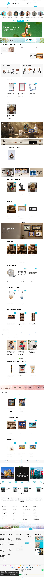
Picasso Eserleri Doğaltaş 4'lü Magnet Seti (21, 409)
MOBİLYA (20, 9)
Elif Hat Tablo (20, 255)
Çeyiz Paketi (1, 540)
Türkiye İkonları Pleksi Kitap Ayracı (32, 454)
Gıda (34, 509)
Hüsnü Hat (1, 544)
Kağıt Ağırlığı (4, 516)
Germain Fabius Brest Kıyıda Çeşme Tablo (10, 216)
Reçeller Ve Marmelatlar (36, 516)
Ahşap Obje (4, 510)
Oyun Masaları (25, 519)
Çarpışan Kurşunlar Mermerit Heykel (10, 161)
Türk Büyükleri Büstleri (3, 560)
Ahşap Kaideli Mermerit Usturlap (10, 116)
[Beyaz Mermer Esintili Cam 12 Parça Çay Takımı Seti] (11, 273)
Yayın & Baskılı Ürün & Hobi (26, 509)
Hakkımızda (9, 545)
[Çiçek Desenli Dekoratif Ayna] (33, 87)
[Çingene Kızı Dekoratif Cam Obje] (32, 425)
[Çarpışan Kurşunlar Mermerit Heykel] (11, 155)
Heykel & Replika (10, 537)
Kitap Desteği (4, 518)
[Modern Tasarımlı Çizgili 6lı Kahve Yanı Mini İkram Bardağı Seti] (32, 273)
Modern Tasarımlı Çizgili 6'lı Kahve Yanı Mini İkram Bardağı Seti (33, 279)
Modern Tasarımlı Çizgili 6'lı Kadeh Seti (22, 279)
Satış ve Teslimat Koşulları (19, 537)
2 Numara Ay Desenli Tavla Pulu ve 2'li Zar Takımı (11, 324)
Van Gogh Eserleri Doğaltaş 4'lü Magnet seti (11, 409)
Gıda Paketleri (35, 510)
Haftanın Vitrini (21, 20)
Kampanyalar (41, 0)
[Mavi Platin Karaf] (22, 295)
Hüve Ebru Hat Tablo (32, 255)
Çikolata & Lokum (36, 518)
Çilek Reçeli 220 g (20, 375)
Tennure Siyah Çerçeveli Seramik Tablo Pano (32, 216)
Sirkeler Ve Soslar (36, 515)
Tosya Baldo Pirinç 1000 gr (32, 375)
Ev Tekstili (14, 518)
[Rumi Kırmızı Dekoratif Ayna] (22, 87)
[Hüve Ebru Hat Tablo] (33, 249)
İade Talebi (17, 543)
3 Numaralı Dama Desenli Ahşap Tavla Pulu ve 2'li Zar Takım (22, 324)
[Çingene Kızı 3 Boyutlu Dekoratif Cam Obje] (22, 425)
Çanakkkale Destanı (2, 551)
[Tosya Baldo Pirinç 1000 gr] (33, 369)
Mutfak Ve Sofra (15, 507)
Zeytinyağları (35, 513)
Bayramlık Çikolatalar (3, 555)
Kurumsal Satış (9, 549)
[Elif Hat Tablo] (22, 249)
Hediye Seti (35, 507)
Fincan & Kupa (14, 509)
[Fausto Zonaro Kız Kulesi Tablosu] (22, 209)
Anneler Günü (2, 538)
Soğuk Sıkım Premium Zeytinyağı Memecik (10, 375)
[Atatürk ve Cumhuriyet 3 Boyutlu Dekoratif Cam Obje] (11, 425)
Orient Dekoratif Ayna (10, 93)
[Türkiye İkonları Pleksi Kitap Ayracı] (32, 447)
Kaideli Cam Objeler (5, 515)
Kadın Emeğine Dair (10, 550)
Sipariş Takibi (37, 0)
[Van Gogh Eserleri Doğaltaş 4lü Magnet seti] (11, 403)
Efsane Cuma (2, 537)
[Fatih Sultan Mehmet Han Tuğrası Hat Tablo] (11, 249)
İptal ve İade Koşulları (18, 539)
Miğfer (24, 516)
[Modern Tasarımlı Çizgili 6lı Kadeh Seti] (22, 273)
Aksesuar (14, 519)
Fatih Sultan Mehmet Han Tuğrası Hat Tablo (11, 256)
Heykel (24, 513)
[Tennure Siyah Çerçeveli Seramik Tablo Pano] (33, 209)
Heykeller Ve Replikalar (3, 557)
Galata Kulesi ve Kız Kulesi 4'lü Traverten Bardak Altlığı (11, 352)
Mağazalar (33, 0)
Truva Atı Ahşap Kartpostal (22, 453)
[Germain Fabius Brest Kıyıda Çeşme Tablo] (11, 209)
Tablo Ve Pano (14, 512)
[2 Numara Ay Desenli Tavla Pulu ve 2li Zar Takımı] (11, 317)
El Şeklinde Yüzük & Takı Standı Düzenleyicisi (21, 193)
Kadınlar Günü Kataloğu (27, 0)
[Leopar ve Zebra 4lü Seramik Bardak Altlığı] (22, 345)
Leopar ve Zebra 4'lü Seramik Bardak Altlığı (21, 352)
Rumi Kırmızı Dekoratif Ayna (21, 94)
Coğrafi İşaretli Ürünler (36, 519)
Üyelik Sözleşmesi (18, 538)
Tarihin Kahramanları (2, 543)
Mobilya (24, 518)
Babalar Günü (2, 539)
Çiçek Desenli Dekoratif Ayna (32, 94)
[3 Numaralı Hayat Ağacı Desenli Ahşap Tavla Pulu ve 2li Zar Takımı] (33, 317)
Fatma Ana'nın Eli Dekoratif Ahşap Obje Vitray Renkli (11, 193)
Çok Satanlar (28, 20)
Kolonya (14, 515)
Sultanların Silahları (25, 507)
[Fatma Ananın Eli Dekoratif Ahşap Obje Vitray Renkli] (11, 187)
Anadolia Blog (10, 0)
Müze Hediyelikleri (2, 556)
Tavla (23, 512)
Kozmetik (9, 539)
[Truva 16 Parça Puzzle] (11, 447)
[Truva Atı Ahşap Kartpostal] (22, 447)
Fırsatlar (14, 20)
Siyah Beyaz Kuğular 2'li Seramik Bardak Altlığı (32, 352)
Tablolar (1, 545)
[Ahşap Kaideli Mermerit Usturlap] (11, 109)
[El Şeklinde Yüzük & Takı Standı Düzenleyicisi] (22, 187)
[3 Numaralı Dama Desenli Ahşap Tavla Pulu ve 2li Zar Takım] (22, 317)
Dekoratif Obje (4, 509)
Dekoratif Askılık (4, 512)
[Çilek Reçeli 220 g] (22, 369)
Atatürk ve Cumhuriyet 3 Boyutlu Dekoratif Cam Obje (11, 431)
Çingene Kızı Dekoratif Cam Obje (32, 431)
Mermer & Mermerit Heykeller (27, 515)
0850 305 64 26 (19, 547)
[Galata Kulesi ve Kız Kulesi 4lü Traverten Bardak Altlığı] (11, 345)
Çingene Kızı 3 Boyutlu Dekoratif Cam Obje (21, 431)
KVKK (16, 540)
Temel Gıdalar (35, 512)
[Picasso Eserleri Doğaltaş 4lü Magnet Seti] (22, 403)
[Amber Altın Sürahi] (11, 295)
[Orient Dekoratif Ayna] (11, 87)
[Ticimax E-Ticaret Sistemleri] (22, 577)
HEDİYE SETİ (23, 9)
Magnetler (4, 513)
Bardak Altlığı (14, 510)
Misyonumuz (9, 548)
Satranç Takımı (25, 510)
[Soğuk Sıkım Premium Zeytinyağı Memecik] (11, 369)
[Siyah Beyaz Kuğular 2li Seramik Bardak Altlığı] (32, 345)
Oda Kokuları (14, 513)
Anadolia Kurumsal (16, 0)
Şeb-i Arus (1, 549)
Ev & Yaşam (4, 507)
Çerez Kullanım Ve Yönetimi (6, 574)
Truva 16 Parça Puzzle (10, 453)
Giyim (13, 516)
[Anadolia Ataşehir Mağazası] (7, 473)
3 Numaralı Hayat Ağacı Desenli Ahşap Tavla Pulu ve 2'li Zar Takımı (32, 324)
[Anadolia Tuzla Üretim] (36, 473)
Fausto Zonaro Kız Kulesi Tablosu (21, 216)
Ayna (3, 519)
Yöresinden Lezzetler (2, 554)
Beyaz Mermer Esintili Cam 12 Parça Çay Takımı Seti (11, 279)
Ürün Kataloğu (21, 0)
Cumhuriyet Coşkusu (2, 550)
